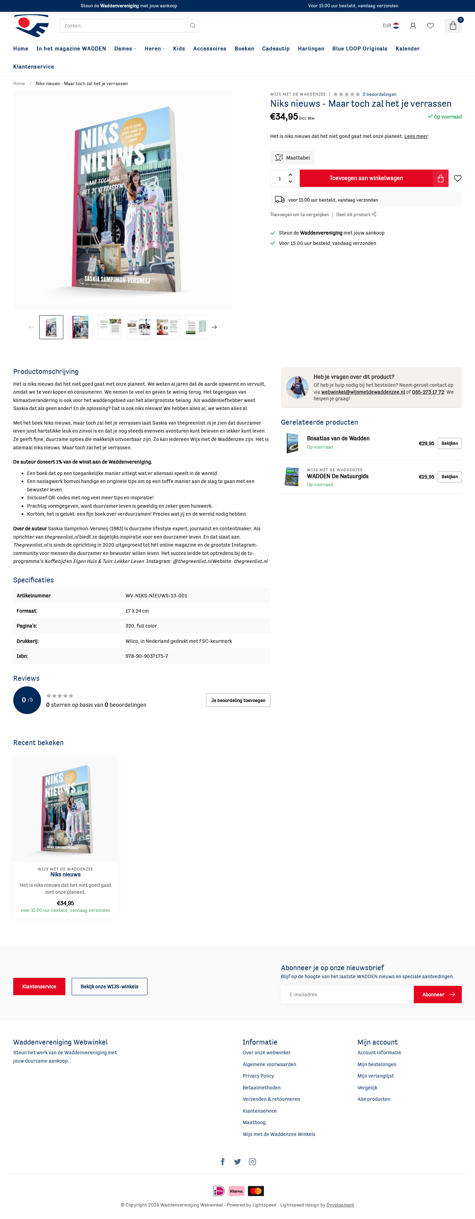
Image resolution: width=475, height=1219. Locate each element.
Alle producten (374, 1099)
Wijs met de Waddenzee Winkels (279, 1134)
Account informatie (379, 1052)
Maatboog (254, 1122)
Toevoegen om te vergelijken (299, 215)
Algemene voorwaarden (269, 1064)
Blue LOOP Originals (360, 49)
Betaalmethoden (262, 1087)
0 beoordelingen (379, 94)
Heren (153, 49)
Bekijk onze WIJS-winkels (109, 986)
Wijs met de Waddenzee (298, 94)
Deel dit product (354, 215)
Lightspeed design (299, 1205)
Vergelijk (367, 1087)
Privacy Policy (258, 1076)
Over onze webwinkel (266, 1052)
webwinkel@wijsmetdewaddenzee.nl (363, 392)
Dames (123, 49)
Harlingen (311, 49)
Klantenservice (33, 67)
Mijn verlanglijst (375, 1076)
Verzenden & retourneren (271, 1099)
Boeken (244, 49)
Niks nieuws (65, 874)
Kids (179, 49)
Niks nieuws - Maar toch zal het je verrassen (82, 83)
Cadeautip (276, 49)
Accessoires (210, 49)
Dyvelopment (340, 1205)
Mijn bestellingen (376, 1064)
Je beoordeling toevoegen (238, 700)
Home (21, 49)
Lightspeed (264, 1205)
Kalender (408, 49)
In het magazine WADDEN (71, 49)
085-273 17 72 (428, 392)
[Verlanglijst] (430, 26)
